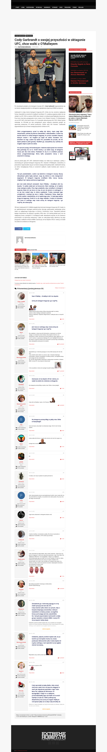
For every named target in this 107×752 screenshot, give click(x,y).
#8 (63, 453)
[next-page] (18, 271)
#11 (63, 511)
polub (62, 319)
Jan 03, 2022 (32, 681)
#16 (63, 633)
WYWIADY (55, 7)
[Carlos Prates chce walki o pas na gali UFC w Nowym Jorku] (57, 258)
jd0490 (21, 462)
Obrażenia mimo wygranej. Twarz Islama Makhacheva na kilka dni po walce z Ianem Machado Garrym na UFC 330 (80, 117)
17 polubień (61, 371)
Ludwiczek (21, 539)
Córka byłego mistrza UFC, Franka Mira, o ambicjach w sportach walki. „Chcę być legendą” (39, 266)
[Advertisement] (53, 20)
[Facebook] (87, 1)
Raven (21, 332)
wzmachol (21, 481)
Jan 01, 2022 (32, 292)
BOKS (61, 7)
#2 (63, 323)
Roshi (21, 444)
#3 (63, 348)
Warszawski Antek (21, 357)
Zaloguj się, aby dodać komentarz (23, 280)
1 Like (62, 388)
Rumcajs (21, 690)
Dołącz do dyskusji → (60, 287)
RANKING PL (47, 7)
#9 (63, 472)
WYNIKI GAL (39, 7)
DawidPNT (21, 384)
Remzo (21, 520)
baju (21, 424)
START (17, 7)
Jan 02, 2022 (32, 580)
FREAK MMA (67, 7)
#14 (63, 580)
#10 (63, 492)
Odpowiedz (31, 319)
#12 (63, 530)
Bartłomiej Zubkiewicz (24, 47)
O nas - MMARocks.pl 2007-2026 (21, 750)
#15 (63, 600)
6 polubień (61, 588)
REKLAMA (80, 7)
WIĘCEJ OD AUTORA (32, 249)
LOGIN (22, 7)
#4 (63, 375)
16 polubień (61, 344)
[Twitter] (91, 1)
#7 (63, 435)
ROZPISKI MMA (30, 7)
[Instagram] (89, 1)
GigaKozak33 (21, 559)
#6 (63, 416)
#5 (63, 395)
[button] (90, 7)
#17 (63, 662)
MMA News (29, 36)
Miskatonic (21, 609)
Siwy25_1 (21, 671)
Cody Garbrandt (24, 33)
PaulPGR (21, 589)
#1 (63, 292)
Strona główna (17, 33)
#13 (63, 550)
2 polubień (61, 405)
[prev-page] (15, 271)
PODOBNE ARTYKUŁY (21, 249)
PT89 (21, 500)
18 (41, 46)
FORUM (74, 7)
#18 (63, 681)
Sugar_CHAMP (21, 301)
